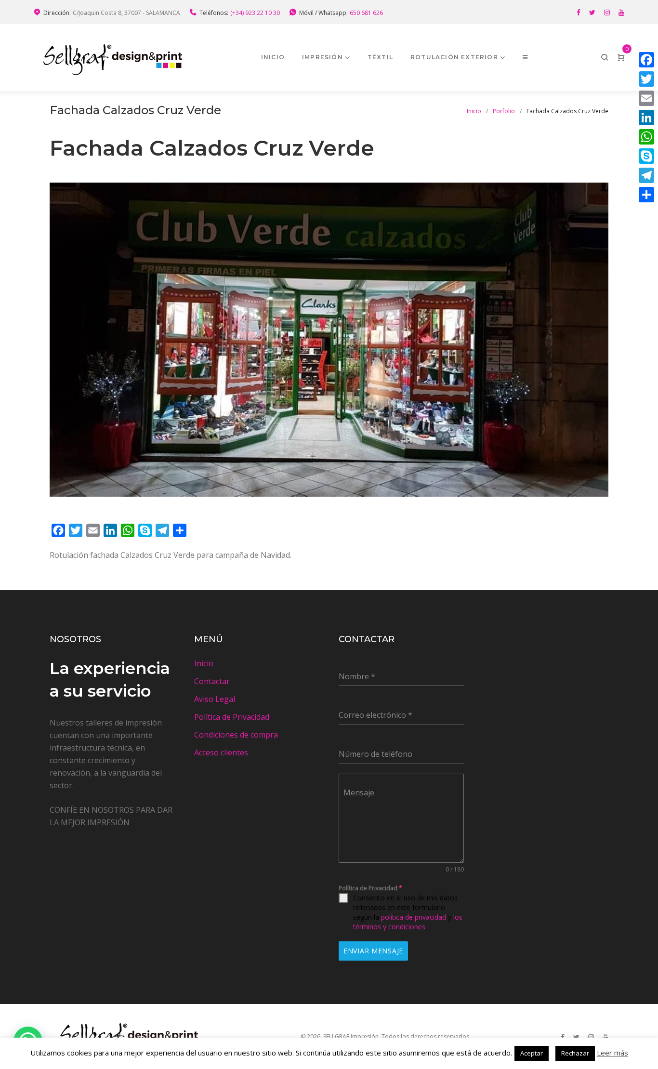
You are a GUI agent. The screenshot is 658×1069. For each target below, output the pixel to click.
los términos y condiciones (407, 921)
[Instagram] (607, 13)
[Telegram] (646, 175)
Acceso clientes (221, 752)
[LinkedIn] (646, 117)
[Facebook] (578, 13)
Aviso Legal (214, 699)
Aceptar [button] (531, 1053)
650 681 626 (366, 13)
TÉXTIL (380, 57)
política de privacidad (413, 917)
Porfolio (504, 111)
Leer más (612, 1052)
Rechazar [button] (575, 1053)
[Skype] (646, 156)
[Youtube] (621, 13)
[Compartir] (646, 194)
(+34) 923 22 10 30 (255, 13)
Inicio (273, 57)
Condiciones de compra (236, 734)
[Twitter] (592, 13)
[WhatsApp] (646, 136)
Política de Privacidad (231, 717)
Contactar (212, 681)
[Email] (646, 98)
